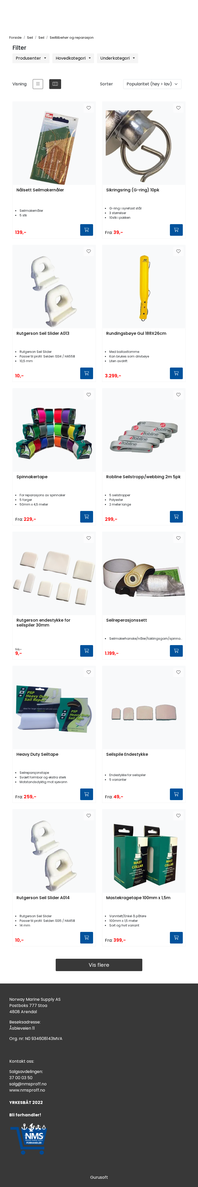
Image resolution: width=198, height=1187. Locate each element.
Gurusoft (99, 1177)
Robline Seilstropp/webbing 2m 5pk (143, 477)
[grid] (55, 84)
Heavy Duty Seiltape (37, 754)
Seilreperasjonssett (126, 620)
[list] (38, 84)
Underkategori (115, 58)
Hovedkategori (71, 58)
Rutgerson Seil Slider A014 (43, 898)
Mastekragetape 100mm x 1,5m (138, 898)
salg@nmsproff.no (28, 1084)
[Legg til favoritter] (89, 108)
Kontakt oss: (21, 1061)
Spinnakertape (31, 477)
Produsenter (29, 58)
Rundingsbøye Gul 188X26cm (136, 333)
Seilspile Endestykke (127, 754)
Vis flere (99, 965)
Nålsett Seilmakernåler (40, 190)
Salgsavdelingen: (26, 1072)
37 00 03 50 (20, 1078)
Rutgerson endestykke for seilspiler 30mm (43, 623)
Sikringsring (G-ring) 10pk (132, 190)
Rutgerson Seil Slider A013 (42, 333)
